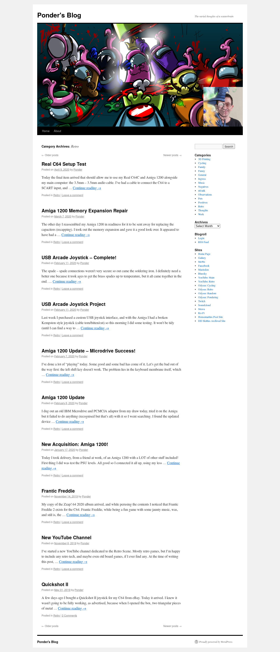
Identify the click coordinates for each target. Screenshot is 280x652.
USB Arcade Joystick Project (73, 304)
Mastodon (203, 269)
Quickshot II (55, 584)
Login (201, 238)
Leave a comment (72, 195)
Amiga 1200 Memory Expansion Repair (85, 210)
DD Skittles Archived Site (211, 320)
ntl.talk (201, 190)
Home (45, 131)
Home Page (204, 254)
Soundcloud (204, 305)
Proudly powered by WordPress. (216, 641)
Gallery (202, 257)
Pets (200, 198)
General (202, 174)
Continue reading (87, 187)
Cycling (202, 163)
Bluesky (202, 273)
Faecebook (203, 265)
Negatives (203, 186)
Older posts (50, 155)
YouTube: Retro (206, 281)
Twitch (201, 301)
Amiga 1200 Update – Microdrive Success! (88, 350)
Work (201, 214)
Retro (56, 195)
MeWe (201, 261)
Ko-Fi (201, 313)
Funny (201, 171)
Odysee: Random (207, 293)
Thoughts (203, 210)
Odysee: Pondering (208, 297)
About (57, 131)
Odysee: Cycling (206, 285)
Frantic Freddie (58, 490)
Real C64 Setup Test (64, 163)
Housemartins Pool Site (210, 317)
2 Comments (69, 615)
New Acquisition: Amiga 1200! (75, 444)
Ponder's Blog (59, 14)
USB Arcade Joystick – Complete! (79, 257)
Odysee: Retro (205, 289)
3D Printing (204, 159)
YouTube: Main (206, 277)
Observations (205, 194)
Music (201, 182)
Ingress (202, 178)
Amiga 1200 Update (63, 397)
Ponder (78, 169)
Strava (201, 309)
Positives (203, 202)
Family (201, 167)
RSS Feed (203, 242)
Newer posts (172, 155)
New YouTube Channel (66, 537)
